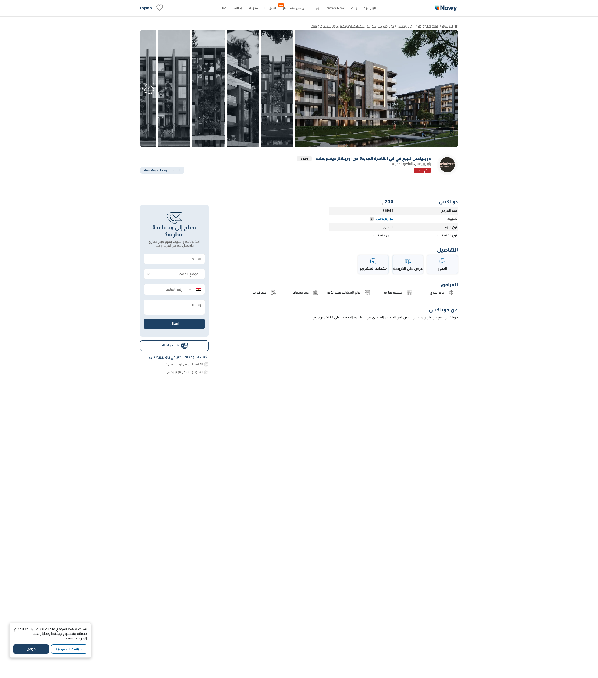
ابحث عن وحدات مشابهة (162, 170)
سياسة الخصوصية (69, 648)
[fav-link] (160, 8)
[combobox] (179, 274)
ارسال (174, 323)
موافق (31, 648)
